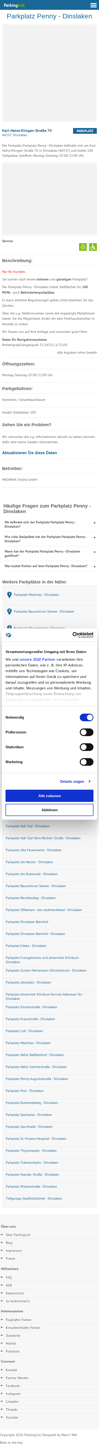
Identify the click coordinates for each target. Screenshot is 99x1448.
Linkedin (12, 1401)
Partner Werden (17, 1378)
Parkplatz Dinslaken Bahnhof (27, 922)
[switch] (86, 732)
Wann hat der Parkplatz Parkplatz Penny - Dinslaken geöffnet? (42, 553)
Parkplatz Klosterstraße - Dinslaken (31, 1007)
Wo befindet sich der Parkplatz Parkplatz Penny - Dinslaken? (40, 524)
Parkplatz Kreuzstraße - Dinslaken (30, 1019)
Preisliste (12, 1351)
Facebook (13, 1386)
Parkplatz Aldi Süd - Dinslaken (28, 826)
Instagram (13, 1394)
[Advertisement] (49, 199)
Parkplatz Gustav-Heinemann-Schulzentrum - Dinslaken (46, 970)
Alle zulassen (49, 796)
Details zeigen (72, 781)
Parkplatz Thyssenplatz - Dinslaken (31, 1150)
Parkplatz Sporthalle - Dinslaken (29, 1126)
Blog (9, 1243)
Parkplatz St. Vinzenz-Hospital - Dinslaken (36, 1138)
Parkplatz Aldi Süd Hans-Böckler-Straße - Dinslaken (43, 838)
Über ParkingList (18, 1235)
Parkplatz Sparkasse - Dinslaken (29, 1115)
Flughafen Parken (18, 1320)
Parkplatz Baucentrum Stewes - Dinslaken (36, 886)
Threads (12, 1409)
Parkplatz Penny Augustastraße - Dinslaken (37, 1079)
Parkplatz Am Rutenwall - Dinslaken (32, 874)
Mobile (11, 1343)
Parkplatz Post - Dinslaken (25, 1091)
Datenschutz (15, 1293)
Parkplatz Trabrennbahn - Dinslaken (32, 1162)
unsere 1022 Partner (37, 659)
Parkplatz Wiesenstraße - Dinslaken (31, 1186)
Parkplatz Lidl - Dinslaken (24, 1031)
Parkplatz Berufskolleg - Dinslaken (31, 898)
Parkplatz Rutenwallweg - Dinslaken (32, 1103)
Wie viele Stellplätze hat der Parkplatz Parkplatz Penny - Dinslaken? (46, 539)
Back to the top (11, 1442)
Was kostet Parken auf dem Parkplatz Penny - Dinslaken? (46, 566)
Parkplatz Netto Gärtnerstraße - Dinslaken (36, 1067)
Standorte (13, 1335)
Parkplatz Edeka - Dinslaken (26, 946)
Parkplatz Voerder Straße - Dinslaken (32, 1174)
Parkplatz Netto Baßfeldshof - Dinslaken (35, 1055)
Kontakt (11, 1370)
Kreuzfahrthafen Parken (23, 1327)
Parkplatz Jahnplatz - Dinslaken (28, 982)
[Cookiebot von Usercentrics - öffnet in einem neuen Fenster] (72, 635)
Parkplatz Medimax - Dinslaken (28, 1043)
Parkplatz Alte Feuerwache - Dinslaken (34, 850)
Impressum (14, 1250)
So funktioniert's (18, 1301)
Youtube (12, 1417)
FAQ (9, 1277)
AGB (9, 1285)
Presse (10, 1258)
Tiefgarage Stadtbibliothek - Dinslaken (34, 1198)
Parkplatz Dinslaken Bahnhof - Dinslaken (35, 934)
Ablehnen (50, 810)
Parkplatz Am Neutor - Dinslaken (29, 862)
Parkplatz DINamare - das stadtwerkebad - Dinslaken (44, 910)
